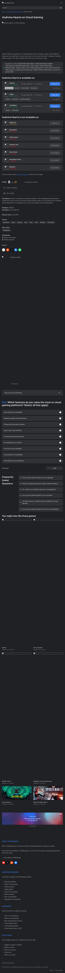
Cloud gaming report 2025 (13, 928)
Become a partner (10, 950)
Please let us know (22, 174)
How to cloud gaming (11, 916)
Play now (55, 84)
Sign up (55, 123)
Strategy (42, 222)
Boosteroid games (10, 881)
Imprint (52, 970)
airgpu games (8, 889)
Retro (31, 222)
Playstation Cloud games (12, 899)
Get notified (55, 130)
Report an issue (9, 947)
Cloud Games (10, 11)
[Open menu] (61, 3)
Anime (13, 222)
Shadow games (9, 887)
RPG (36, 222)
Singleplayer (6, 230)
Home (3, 11)
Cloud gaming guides (11, 926)
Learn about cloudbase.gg (12, 857)
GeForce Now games (11, 884)
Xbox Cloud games (10, 897)
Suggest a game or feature (13, 945)
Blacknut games (9, 894)
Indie (25, 222)
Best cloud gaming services (13, 921)
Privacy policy (59, 970)
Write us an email (9, 955)
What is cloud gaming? (11, 918)
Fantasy (19, 222)
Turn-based (50, 222)
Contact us (7, 952)
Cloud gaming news (10, 923)
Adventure (6, 222)
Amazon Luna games (11, 892)
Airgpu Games (19, 11)
